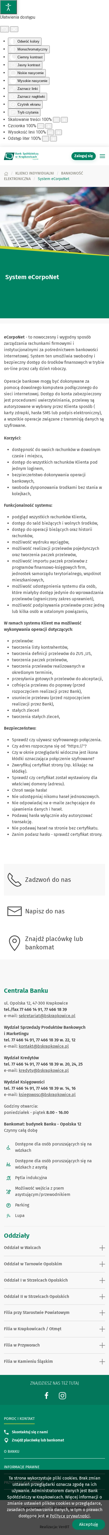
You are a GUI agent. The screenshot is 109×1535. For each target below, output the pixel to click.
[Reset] (4, 29)
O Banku (11, 1451)
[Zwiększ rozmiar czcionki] (48, 126)
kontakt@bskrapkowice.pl (44, 1046)
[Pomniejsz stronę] (56, 119)
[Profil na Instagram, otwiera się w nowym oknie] (62, 1395)
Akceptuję (88, 1524)
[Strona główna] (6, 173)
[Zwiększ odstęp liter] (53, 138)
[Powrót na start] (21, 156)
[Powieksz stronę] (64, 119)
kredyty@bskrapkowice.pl (44, 1070)
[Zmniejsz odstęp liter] (45, 138)
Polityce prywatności (70, 1515)
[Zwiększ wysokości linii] (58, 132)
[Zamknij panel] (14, 29)
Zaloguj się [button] (83, 156)
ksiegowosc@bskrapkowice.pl (47, 1094)
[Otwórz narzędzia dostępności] (8, 7)
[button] (102, 156)
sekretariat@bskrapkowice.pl (47, 1015)
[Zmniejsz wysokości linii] (50, 132)
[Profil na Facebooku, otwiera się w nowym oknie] (47, 1395)
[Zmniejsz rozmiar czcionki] (40, 126)
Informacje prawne (21, 1467)
